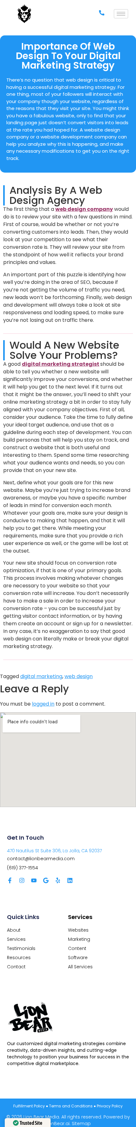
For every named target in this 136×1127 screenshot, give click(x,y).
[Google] (46, 880)
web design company (84, 209)
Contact (16, 967)
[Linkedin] (70, 880)
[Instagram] (22, 880)
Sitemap (81, 1123)
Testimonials (21, 948)
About (14, 930)
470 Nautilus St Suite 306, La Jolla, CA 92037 (54, 851)
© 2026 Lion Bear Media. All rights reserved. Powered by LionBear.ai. (68, 1120)
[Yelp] (58, 880)
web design (79, 676)
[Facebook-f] (10, 880)
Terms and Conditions (71, 1106)
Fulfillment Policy (29, 1106)
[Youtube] (34, 880)
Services (16, 939)
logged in (43, 703)
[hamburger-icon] (121, 13)
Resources (19, 957)
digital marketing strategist (60, 364)
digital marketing (41, 676)
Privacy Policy (110, 1106)
